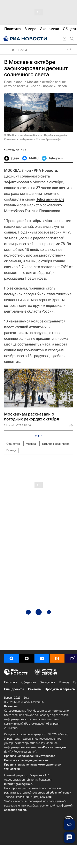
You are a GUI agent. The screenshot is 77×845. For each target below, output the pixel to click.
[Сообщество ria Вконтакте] (41, 658)
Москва (31, 443)
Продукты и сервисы (60, 689)
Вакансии (10, 706)
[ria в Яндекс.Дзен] (26, 658)
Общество (13, 443)
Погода (11, 450)
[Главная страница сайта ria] (24, 38)
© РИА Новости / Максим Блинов (23, 135)
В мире (64, 682)
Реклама (34, 689)
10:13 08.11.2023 (15, 49)
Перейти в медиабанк (56, 135)
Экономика (47, 682)
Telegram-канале (50, 199)
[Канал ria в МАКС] (11, 658)
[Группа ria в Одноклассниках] (57, 658)
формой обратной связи (54, 792)
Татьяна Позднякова (56, 443)
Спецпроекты (14, 689)
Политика (10, 682)
